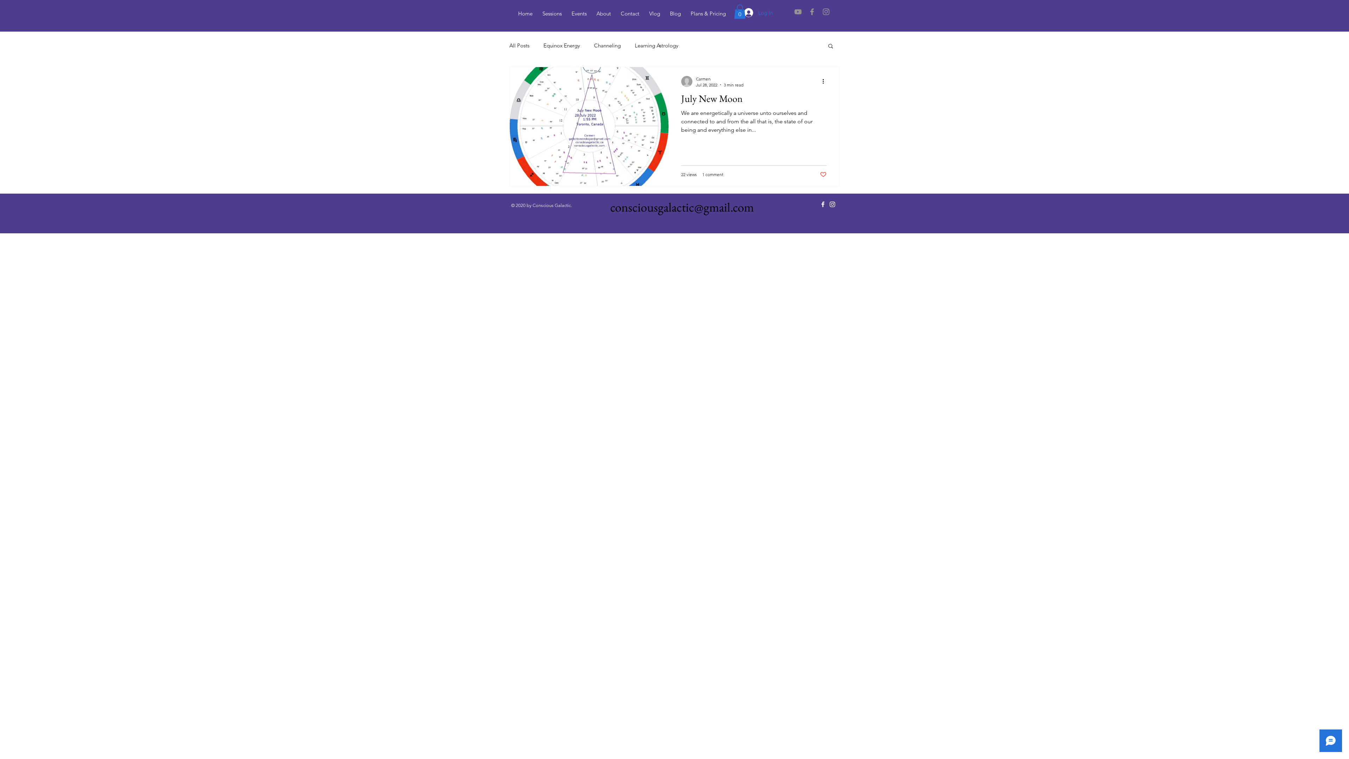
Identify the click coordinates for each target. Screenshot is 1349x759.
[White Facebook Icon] (823, 204)
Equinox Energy (561, 45)
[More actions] (825, 81)
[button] (740, 12)
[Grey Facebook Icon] (812, 11)
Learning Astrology (656, 45)
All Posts (519, 45)
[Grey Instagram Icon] (826, 11)
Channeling (607, 45)
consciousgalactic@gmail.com (682, 207)
